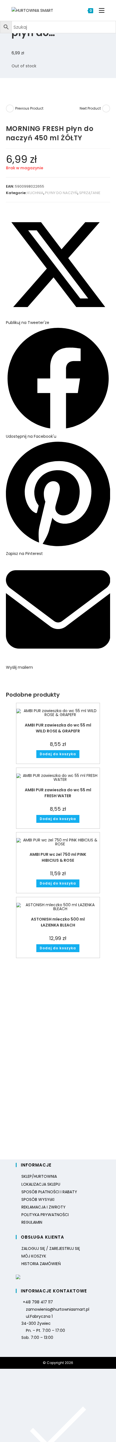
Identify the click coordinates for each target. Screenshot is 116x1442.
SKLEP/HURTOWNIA (39, 1176)
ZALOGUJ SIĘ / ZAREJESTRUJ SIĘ (50, 1248)
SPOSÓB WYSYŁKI (37, 1199)
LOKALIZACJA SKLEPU (40, 1184)
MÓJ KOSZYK (33, 1256)
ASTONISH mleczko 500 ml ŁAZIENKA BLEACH (58, 922)
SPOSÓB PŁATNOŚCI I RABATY (49, 1192)
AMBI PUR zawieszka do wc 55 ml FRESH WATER (58, 793)
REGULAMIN (31, 1222)
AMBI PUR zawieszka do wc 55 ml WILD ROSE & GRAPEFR (58, 728)
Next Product (90, 108)
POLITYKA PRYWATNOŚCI (45, 1214)
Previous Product (29, 108)
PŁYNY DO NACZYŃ (61, 192)
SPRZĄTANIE (90, 192)
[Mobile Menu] (99, 10)
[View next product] (106, 108)
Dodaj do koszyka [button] (58, 754)
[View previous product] (10, 108)
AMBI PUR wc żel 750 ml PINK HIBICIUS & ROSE (58, 857)
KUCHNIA (35, 192)
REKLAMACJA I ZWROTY (43, 1207)
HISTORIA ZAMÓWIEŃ (41, 1264)
